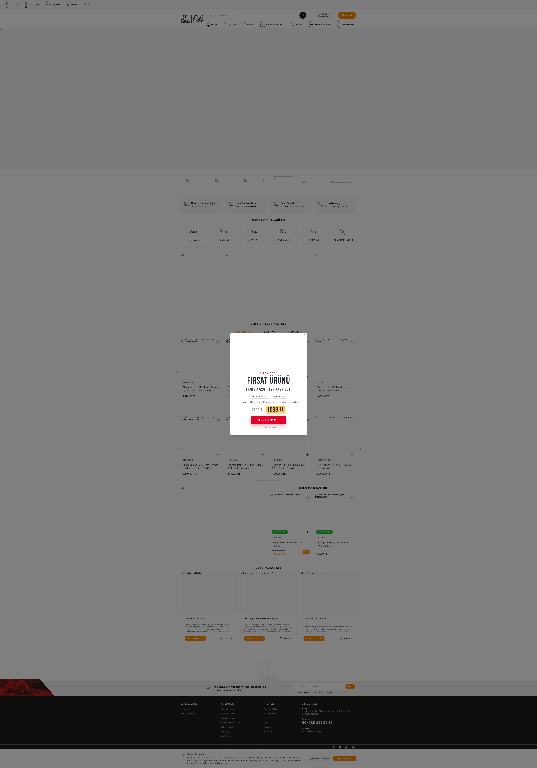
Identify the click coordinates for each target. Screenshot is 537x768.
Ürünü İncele (268, 420)
